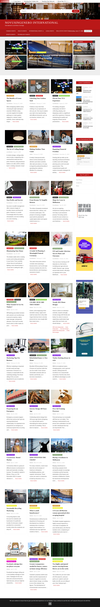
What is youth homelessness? (44, 60)
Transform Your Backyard (23, 1)
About (77, 185)
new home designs (64, 328)
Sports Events (10, 34)
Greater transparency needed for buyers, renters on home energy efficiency (38, 566)
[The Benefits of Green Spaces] (79, 108)
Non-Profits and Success (15, 200)
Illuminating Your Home (15, 251)
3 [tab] (32, 42)
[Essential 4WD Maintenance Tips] (79, 89)
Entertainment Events (16, 48)
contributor (10, 103)
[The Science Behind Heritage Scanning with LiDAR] (79, 98)
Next (30, 55)
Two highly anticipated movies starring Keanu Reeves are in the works (60, 566)
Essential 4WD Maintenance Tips (83, 92)
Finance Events (11, 31)
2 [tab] (31, 42)
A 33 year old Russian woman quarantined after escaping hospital (61, 513)
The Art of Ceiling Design (57, 1)
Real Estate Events (62, 31)
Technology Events (24, 34)
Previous (70, 55)
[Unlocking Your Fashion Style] (79, 116)
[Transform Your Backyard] (79, 124)
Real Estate (9, 146)
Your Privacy (79, 179)
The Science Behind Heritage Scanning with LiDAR (84, 102)
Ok (50, 603)
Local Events (50, 31)
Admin (8, 309)
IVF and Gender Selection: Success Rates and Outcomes (62, 253)
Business (9, 48)
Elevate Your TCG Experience (40, 1)
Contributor (56, 154)
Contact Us (79, 182)
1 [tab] (29, 42)
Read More (16, 121)
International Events (35, 31)
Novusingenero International (31, 22)
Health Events (22, 31)
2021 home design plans (58, 327)
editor (31, 154)
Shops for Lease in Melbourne (83, 67)
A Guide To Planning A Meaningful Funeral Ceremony (37, 253)
